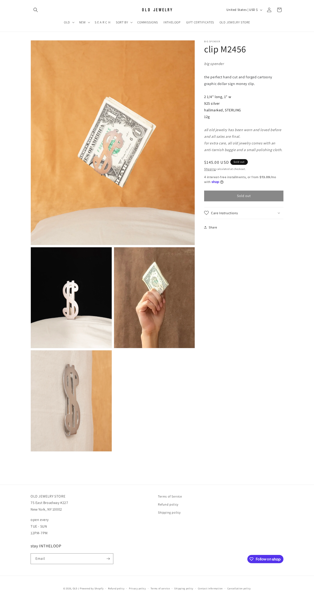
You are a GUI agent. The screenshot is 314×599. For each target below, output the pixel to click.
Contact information (210, 588)
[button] (36, 10)
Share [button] (213, 227)
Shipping (210, 168)
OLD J (76, 588)
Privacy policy (137, 588)
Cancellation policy (239, 588)
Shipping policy (169, 512)
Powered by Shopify (92, 588)
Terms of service (160, 588)
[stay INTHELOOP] (108, 558)
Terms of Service (170, 496)
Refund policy (168, 504)
